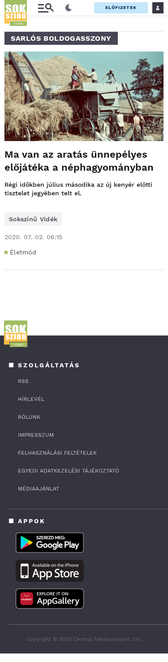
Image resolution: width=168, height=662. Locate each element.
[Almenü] (46, 8)
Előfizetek (121, 7)
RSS (23, 381)
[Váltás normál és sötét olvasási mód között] (68, 8)
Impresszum (36, 435)
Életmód (23, 252)
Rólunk (29, 417)
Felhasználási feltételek (57, 453)
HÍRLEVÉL (31, 399)
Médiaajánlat (38, 489)
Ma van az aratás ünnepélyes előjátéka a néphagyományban (79, 161)
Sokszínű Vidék (33, 219)
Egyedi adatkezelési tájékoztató (68, 471)
